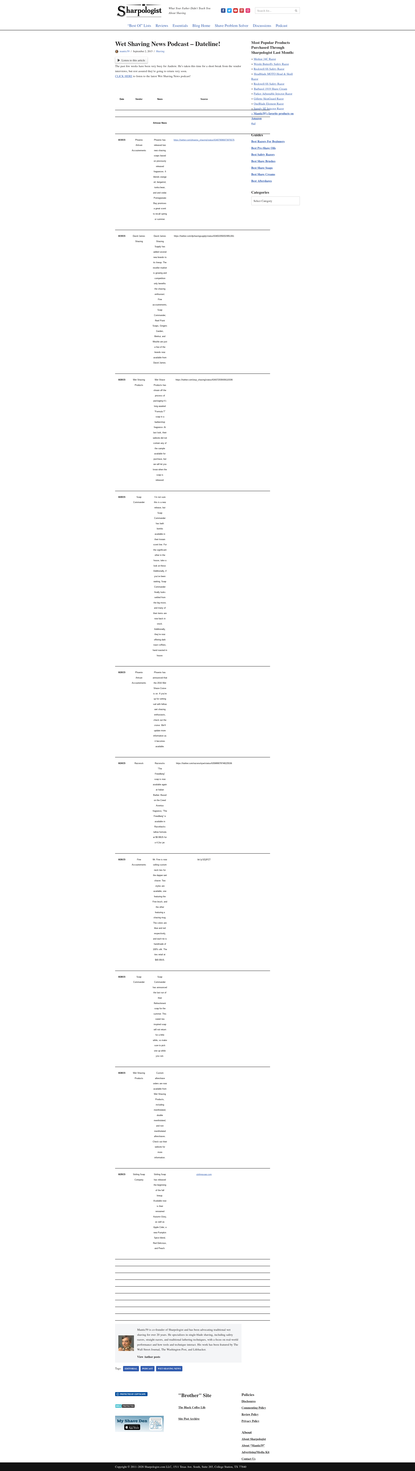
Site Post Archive (189, 1419)
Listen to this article (133, 60)
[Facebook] (223, 10)
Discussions (262, 25)
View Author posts (148, 1357)
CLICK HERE (123, 76)
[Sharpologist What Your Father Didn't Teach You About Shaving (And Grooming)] (139, 10)
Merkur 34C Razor (265, 59)
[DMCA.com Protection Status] (125, 1407)
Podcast (281, 25)
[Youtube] (235, 10)
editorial (131, 1368)
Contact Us (248, 1459)
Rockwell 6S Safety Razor (269, 69)
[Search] (296, 10)
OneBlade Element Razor (269, 103)
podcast (147, 1368)
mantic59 (125, 51)
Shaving (160, 51)
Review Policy (250, 1414)
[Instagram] (248, 10)
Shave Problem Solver (231, 25)
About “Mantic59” (253, 1445)
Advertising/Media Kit (255, 1452)
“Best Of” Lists (139, 25)
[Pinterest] (241, 10)
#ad (253, 123)
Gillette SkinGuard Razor (269, 98)
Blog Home (201, 25)
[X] (229, 10)
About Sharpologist (254, 1439)
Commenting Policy (254, 1408)
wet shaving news (169, 1368)
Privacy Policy (250, 1421)
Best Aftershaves (261, 181)
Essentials (180, 25)
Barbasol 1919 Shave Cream (270, 89)
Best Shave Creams (263, 174)
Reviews (162, 25)
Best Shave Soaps (262, 168)
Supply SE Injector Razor (269, 108)
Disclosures (249, 1401)
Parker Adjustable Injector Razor (273, 93)
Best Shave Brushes (263, 161)
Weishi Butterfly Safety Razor (271, 64)
